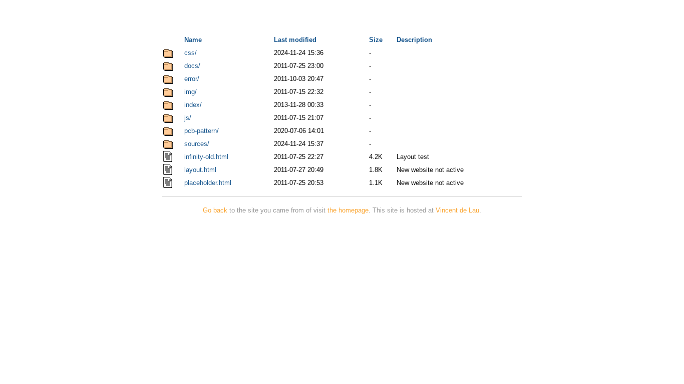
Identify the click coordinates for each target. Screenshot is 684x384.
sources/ (196, 144)
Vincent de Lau (457, 210)
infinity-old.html (206, 156)
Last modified (295, 40)
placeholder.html (207, 182)
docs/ (192, 66)
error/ (191, 78)
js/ (187, 118)
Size (376, 40)
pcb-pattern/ (201, 130)
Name (193, 40)
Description (414, 40)
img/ (190, 92)
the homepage (348, 210)
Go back (215, 210)
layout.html (200, 170)
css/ (190, 52)
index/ (193, 104)
